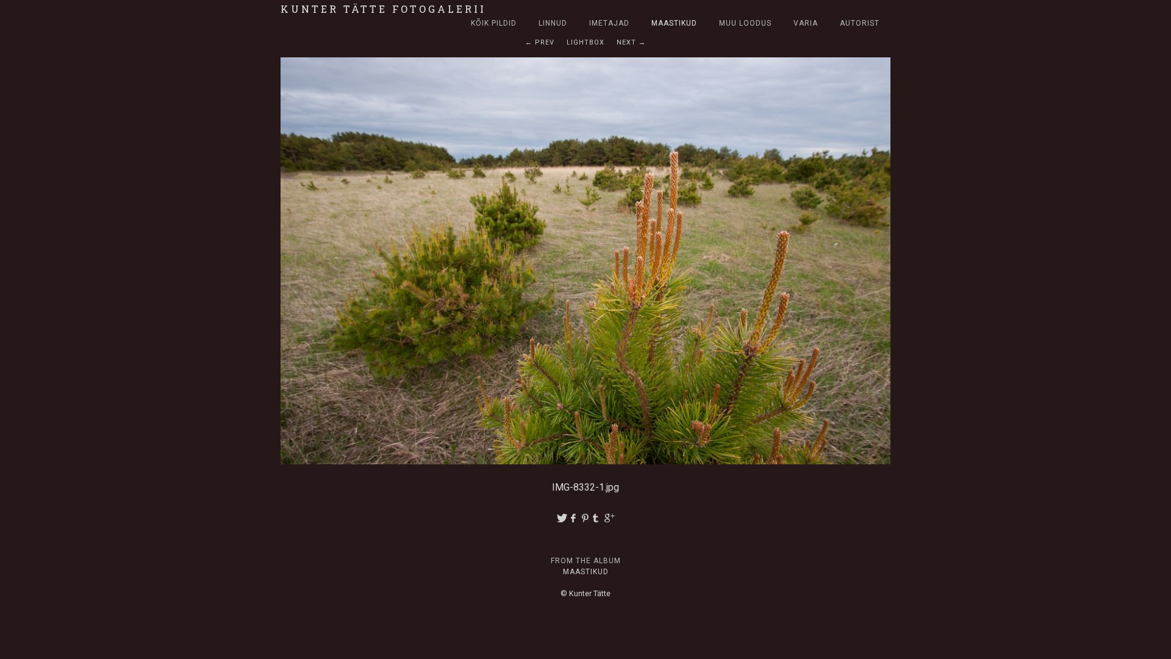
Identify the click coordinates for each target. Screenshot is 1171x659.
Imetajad (609, 23)
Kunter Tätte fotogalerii (383, 8)
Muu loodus (745, 23)
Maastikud (674, 23)
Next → (631, 42)
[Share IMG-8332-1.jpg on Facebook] (573, 518)
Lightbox (585, 42)
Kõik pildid (494, 23)
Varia (805, 23)
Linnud (553, 23)
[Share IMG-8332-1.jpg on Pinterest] (586, 518)
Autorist (859, 23)
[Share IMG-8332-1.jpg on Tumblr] (598, 518)
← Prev (539, 42)
